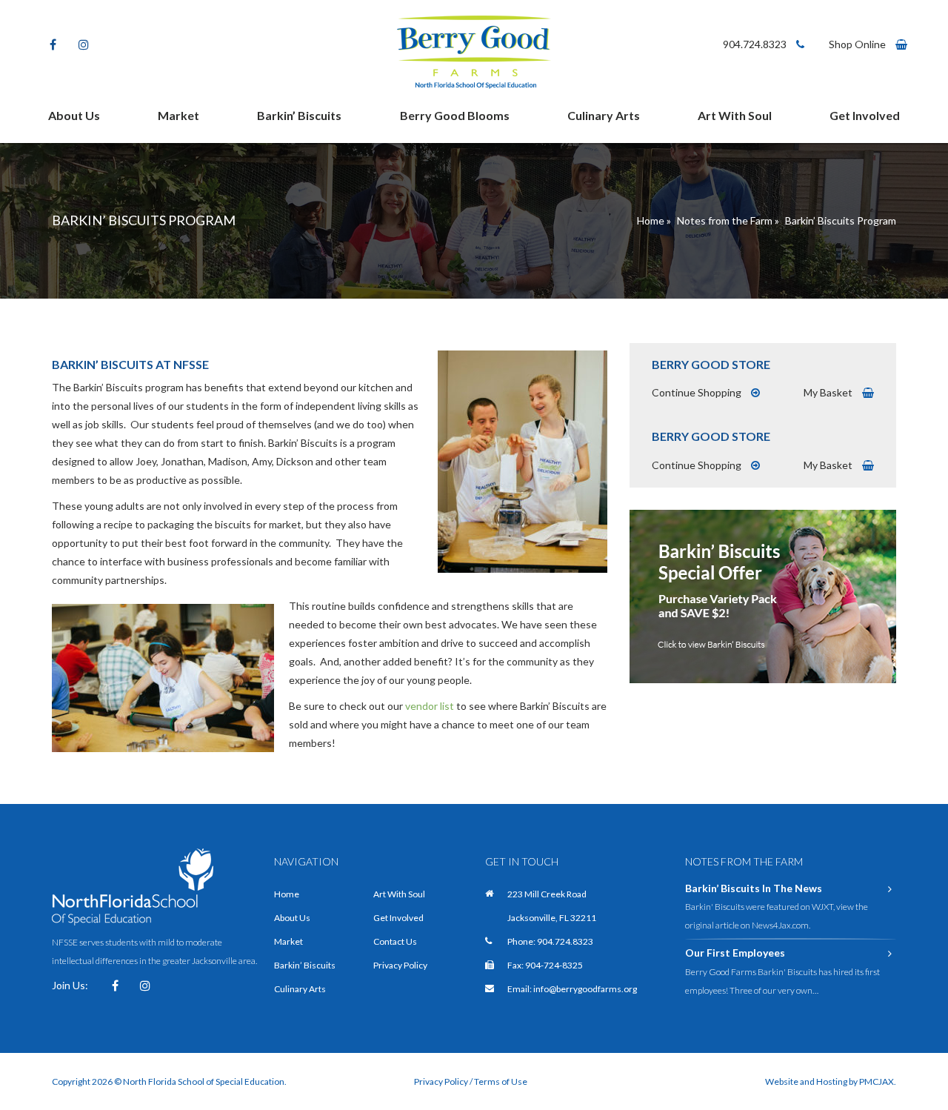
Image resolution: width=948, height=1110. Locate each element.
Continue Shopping (698, 392)
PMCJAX (876, 1081)
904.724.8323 (756, 44)
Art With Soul (735, 115)
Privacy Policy (400, 965)
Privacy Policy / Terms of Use (470, 1081)
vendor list (429, 705)
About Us (74, 115)
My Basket (829, 392)
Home (650, 220)
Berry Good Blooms (455, 115)
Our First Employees (735, 952)
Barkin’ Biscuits (299, 115)
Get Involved (865, 115)
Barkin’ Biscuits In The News (753, 888)
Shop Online (858, 44)
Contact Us (395, 941)
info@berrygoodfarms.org (585, 988)
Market (178, 115)
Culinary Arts (603, 115)
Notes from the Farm (724, 220)
